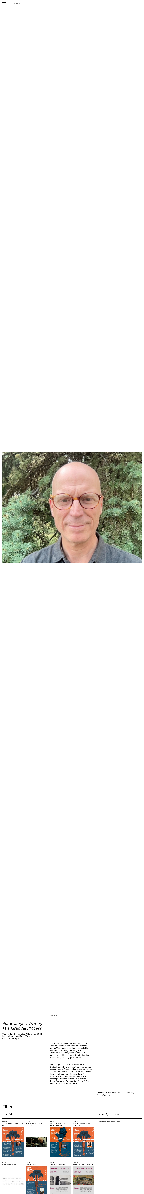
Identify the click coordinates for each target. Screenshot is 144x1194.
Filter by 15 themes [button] (110, 1114)
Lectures (129, 1093)
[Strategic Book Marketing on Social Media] (13, 1139)
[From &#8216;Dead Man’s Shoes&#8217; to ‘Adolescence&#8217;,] (36, 1139)
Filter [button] (7, 1107)
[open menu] (4, 3)
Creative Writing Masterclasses (111, 1093)
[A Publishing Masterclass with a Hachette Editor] (83, 1139)
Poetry (99, 1095)
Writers (106, 1095)
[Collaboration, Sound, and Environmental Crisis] (60, 1139)
